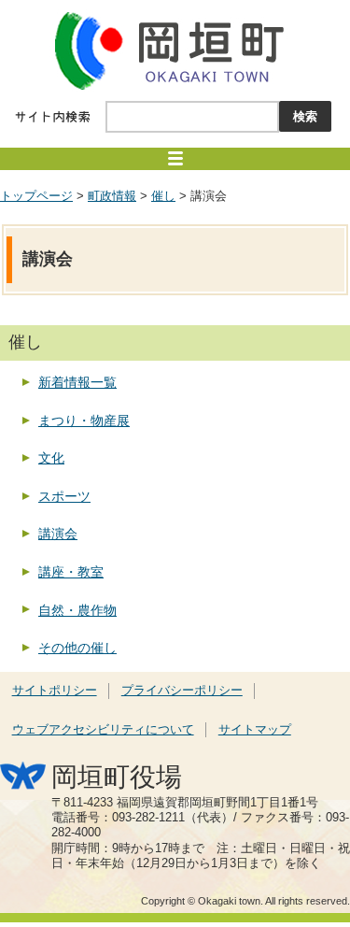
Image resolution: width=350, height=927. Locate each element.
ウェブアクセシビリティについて (103, 729)
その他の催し (77, 647)
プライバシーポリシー (182, 690)
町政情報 (112, 196)
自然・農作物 (77, 610)
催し (163, 196)
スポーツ (64, 496)
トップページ (36, 196)
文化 (51, 457)
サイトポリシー (54, 690)
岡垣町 (175, 50)
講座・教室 (71, 571)
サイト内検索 (52, 117)
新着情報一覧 (77, 382)
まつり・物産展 (84, 420)
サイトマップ (254, 729)
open (175, 159)
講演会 (57, 533)
